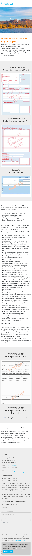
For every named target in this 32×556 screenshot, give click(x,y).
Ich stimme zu (8, 551)
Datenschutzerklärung (19, 540)
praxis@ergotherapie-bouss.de (17, 471)
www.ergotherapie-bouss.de (16, 473)
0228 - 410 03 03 (12, 465)
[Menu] (25, 3)
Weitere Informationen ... (21, 548)
